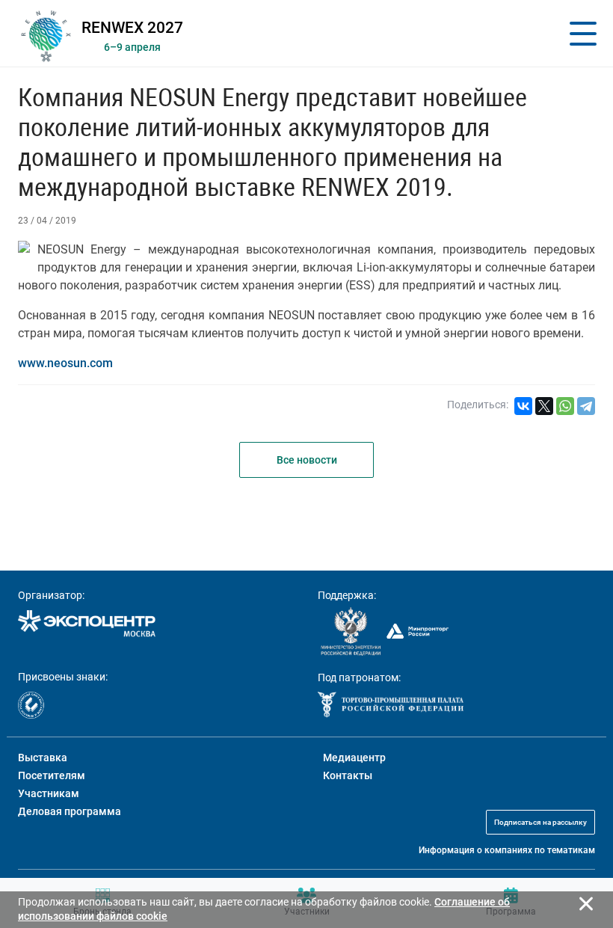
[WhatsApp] (565, 406)
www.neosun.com (65, 363)
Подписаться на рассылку (540, 822)
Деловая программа (69, 811)
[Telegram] (586, 406)
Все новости (307, 460)
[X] (544, 406)
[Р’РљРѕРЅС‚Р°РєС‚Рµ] (523, 406)
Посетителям (51, 775)
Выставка (42, 757)
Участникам (48, 793)
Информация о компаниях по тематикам (507, 850)
